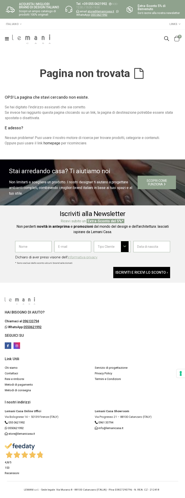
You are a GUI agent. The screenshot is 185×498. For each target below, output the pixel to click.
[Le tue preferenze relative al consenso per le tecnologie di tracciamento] (180, 373)
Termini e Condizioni (108, 379)
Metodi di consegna (18, 390)
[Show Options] (125, 246)
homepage (52, 143)
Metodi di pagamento (19, 384)
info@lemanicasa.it (110, 428)
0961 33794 (105, 422)
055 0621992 (99, 14)
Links (173, 24)
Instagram (17, 345)
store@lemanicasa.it (101, 11)
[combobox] (109, 246)
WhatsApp (24, 327)
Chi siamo (11, 367)
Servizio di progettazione (111, 367)
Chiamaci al (22, 321)
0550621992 (15, 428)
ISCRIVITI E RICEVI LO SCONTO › (142, 272)
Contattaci (11, 373)
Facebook (8, 345)
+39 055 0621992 (94, 4)
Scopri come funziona (157, 182)
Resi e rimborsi (14, 379)
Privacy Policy (103, 373)
